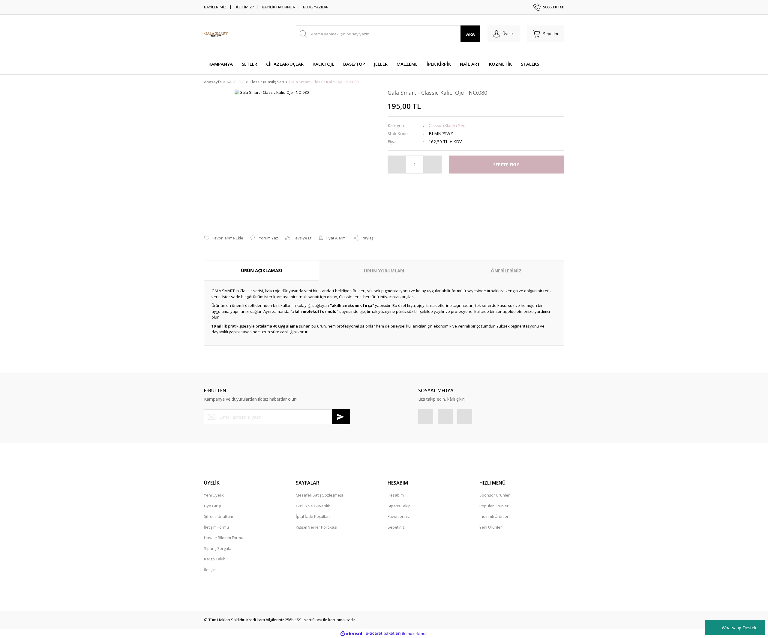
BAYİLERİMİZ (215, 7)
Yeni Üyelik (214, 495)
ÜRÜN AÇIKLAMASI (261, 270)
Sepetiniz (396, 527)
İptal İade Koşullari (313, 516)
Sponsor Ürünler (494, 495)
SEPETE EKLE (506, 165)
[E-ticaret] (383, 634)
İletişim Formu (216, 527)
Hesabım (396, 495)
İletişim (210, 569)
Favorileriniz (399, 516)
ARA (470, 34)
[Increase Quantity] (432, 164)
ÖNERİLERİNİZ (506, 271)
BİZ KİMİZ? (244, 7)
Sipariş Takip (399, 506)
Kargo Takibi (215, 559)
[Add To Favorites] (223, 238)
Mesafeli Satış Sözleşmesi (319, 495)
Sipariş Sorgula (217, 548)
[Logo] (216, 34)
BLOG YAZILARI (316, 7)
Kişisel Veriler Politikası (316, 527)
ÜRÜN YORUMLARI (384, 271)
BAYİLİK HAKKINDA (278, 7)
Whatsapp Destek (739, 628)
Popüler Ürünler (493, 506)
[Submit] (341, 416)
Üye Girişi (212, 506)
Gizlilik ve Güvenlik (313, 506)
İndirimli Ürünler (493, 516)
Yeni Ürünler (490, 527)
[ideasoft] (352, 634)
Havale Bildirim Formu (223, 537)
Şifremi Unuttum (218, 516)
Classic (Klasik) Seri (447, 125)
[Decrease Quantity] (397, 164)
